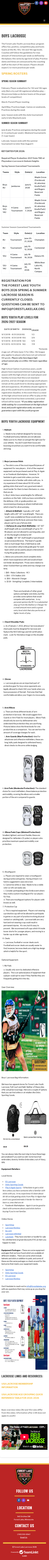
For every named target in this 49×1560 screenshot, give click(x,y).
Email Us (23, 1537)
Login (24, 1556)
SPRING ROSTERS (14, 73)
